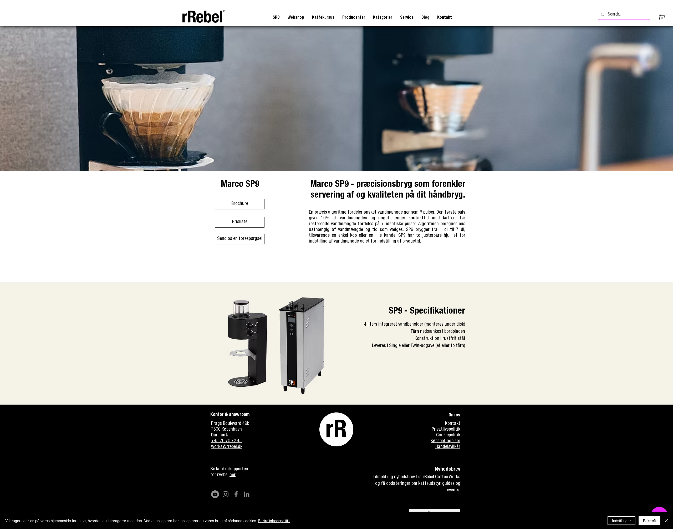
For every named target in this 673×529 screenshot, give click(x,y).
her (233, 475)
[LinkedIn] (247, 494)
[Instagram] (226, 494)
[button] (323, 18)
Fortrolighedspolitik (274, 520)
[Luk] (667, 520)
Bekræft (649, 520)
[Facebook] (236, 494)
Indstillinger (621, 520)
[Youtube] (215, 494)
